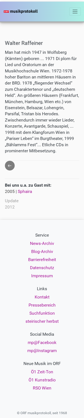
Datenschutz (42, 267)
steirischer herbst (42, 321)
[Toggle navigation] (75, 11)
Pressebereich (42, 305)
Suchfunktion (42, 313)
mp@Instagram (42, 350)
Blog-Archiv (42, 251)
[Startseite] (27, 11)
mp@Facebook (42, 342)
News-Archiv (42, 243)
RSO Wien (42, 388)
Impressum (42, 275)
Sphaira (25, 191)
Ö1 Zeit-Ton (42, 371)
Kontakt (42, 297)
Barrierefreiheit (42, 259)
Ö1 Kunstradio (42, 380)
